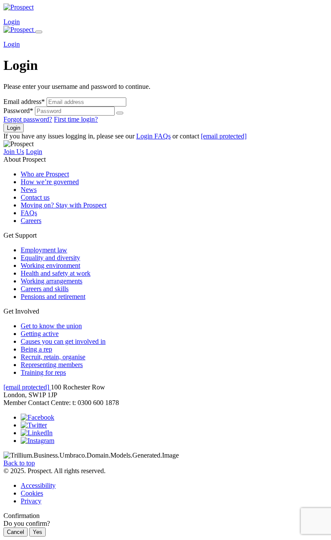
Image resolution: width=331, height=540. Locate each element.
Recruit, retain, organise (53, 357)
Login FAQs (153, 136)
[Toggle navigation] (38, 32)
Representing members (52, 364)
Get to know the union (51, 326)
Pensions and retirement (53, 296)
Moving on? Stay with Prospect (63, 205)
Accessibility (38, 485)
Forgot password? (27, 119)
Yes (37, 532)
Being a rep (36, 349)
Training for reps (43, 372)
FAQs (29, 213)
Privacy (31, 501)
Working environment (50, 265)
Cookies (32, 493)
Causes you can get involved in (63, 341)
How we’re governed (50, 181)
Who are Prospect (45, 174)
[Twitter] (34, 425)
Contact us (35, 197)
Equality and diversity (50, 257)
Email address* (24, 101)
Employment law (44, 250)
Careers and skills (45, 288)
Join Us (13, 151)
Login (11, 21)
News (29, 189)
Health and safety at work (56, 273)
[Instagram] (37, 440)
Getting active (40, 333)
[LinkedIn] (37, 432)
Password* (18, 110)
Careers (31, 220)
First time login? (76, 119)
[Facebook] (37, 417)
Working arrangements (51, 281)
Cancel (15, 532)
